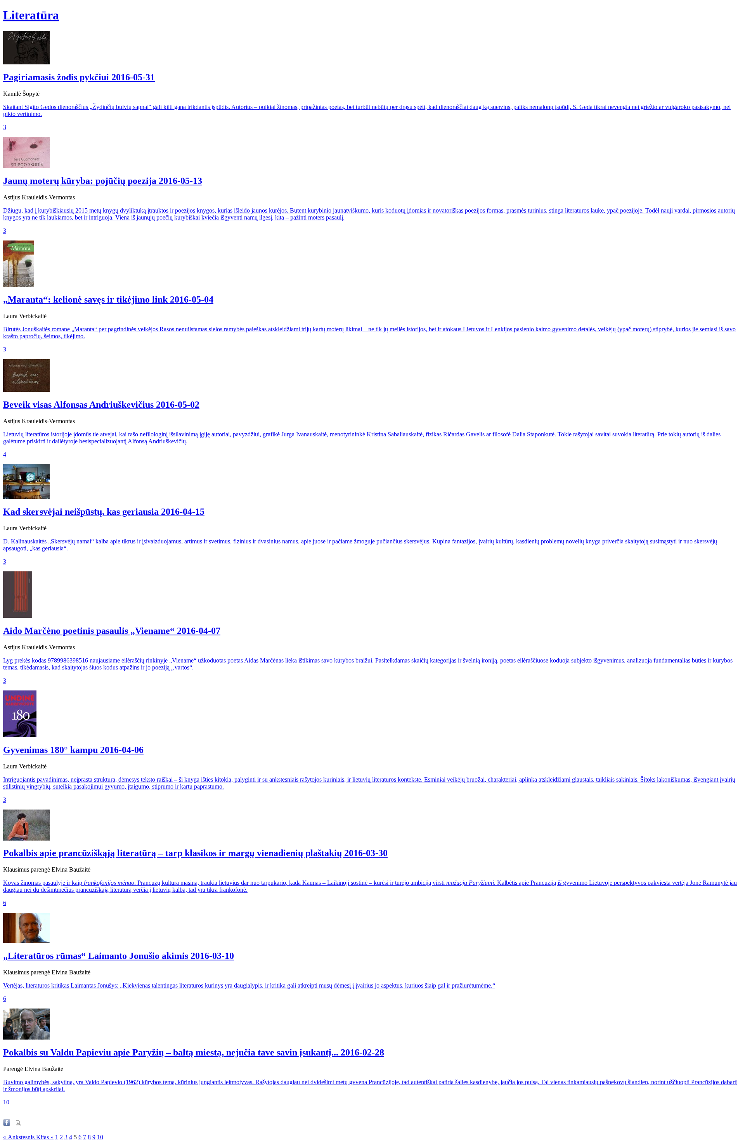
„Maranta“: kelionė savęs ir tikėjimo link (108, 299)
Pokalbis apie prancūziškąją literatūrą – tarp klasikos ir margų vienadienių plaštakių (195, 853)
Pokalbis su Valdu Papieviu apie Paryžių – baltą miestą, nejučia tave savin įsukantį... (193, 1052)
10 (6, 1102)
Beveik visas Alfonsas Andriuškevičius (101, 405)
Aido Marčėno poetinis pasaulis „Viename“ (111, 631)
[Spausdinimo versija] (18, 1124)
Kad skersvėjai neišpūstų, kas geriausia (103, 512)
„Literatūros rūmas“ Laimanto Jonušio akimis (118, 956)
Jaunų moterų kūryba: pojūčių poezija (102, 181)
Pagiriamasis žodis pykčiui (79, 77)
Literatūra (31, 15)
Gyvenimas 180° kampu (73, 750)
